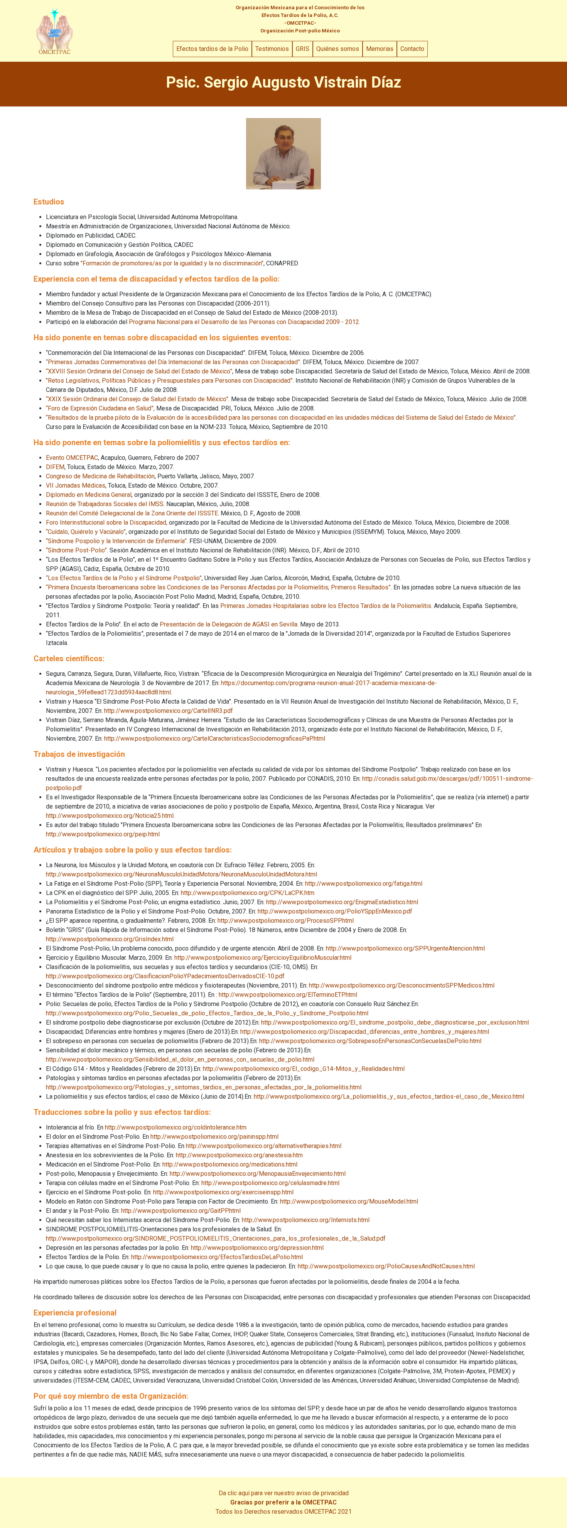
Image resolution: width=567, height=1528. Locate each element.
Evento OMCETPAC (72, 457)
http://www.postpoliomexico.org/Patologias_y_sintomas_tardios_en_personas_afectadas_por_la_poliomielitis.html (203, 1087)
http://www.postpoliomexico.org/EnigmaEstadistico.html (342, 902)
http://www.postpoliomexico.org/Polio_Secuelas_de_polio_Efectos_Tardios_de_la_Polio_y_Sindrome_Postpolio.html (207, 1013)
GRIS (302, 48)
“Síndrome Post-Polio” (76, 550)
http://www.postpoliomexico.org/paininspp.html (214, 1136)
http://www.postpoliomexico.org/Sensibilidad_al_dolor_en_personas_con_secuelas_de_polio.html (180, 1059)
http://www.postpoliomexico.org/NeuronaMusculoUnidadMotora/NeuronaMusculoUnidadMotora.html (181, 874)
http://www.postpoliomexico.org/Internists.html (306, 1220)
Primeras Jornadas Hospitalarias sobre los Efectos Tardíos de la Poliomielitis (325, 606)
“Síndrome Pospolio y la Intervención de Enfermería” (116, 541)
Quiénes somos (337, 48)
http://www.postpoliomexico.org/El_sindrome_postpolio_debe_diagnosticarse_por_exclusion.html (395, 1022)
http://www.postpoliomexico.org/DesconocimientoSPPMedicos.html (401, 985)
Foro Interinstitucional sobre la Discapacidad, (106, 522)
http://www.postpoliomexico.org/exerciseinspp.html (223, 1192)
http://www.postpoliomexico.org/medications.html (229, 1164)
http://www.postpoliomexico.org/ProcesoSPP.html (286, 920)
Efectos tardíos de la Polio (212, 48)
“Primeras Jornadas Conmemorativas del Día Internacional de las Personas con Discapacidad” (173, 362)
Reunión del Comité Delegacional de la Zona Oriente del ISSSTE (132, 513)
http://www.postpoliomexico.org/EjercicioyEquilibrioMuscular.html (262, 957)
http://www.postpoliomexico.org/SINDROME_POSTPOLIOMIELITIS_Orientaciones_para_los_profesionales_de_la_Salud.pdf (216, 1238)
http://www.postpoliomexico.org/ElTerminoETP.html (288, 994)
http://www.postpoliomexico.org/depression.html (257, 1247)
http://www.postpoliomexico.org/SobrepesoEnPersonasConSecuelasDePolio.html (370, 1041)
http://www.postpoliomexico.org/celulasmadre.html (270, 1183)
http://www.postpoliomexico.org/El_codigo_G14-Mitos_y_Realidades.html (304, 1068)
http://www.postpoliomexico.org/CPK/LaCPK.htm (247, 893)
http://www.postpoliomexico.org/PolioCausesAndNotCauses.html (386, 1266)
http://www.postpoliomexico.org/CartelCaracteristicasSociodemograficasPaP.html (214, 738)
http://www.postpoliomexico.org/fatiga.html (363, 883)
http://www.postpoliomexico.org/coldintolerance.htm (175, 1127)
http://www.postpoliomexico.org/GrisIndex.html (110, 939)
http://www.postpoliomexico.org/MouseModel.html (349, 1201)
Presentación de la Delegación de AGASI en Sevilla (228, 624)
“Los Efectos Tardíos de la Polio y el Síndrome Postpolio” (124, 578)
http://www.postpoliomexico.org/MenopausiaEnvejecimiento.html (258, 1173)
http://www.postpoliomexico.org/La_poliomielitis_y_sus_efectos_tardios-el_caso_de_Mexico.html (389, 1096)
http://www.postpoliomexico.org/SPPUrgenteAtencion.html (405, 948)
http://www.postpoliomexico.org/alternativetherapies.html (263, 1146)
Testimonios (272, 48)
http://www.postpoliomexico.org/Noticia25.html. (110, 815)
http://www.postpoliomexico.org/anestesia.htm (239, 1155)
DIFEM (55, 467)
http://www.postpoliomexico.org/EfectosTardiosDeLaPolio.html (217, 1257)
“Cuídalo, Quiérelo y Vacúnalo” (86, 531)
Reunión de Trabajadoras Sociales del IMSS (105, 504)
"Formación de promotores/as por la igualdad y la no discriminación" (172, 263)
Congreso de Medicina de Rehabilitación (100, 476)
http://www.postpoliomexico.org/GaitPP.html (181, 1210)
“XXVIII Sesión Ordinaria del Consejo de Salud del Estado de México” (139, 371)
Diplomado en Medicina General (89, 494)
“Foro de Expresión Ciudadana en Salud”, (100, 408)
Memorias (379, 48)
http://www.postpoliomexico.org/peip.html (103, 834)
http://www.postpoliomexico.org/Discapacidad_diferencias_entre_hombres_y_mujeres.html (364, 1031)
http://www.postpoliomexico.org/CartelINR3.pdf (168, 710)
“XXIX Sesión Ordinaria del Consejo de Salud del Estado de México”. (138, 399)
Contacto (412, 48)
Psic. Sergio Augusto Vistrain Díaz (283, 82)
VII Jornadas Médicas (75, 485)
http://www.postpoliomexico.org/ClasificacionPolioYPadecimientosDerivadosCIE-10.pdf (165, 976)
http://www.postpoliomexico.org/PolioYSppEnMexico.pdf (335, 911)
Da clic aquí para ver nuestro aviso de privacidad (284, 1493)
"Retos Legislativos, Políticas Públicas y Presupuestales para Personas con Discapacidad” (169, 380)
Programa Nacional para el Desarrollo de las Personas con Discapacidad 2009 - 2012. (244, 322)
